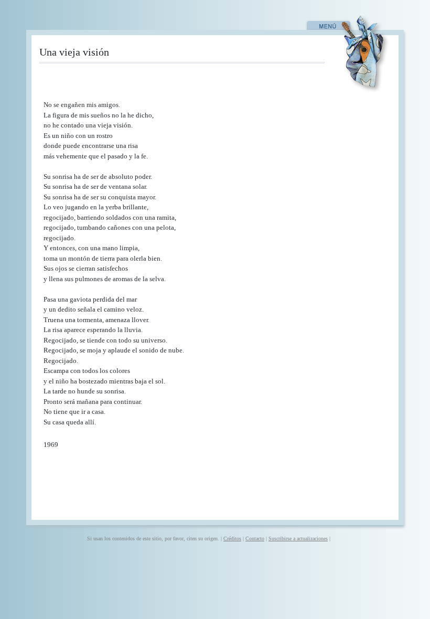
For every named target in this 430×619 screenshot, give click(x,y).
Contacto (254, 538)
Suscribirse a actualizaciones (298, 538)
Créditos (232, 538)
